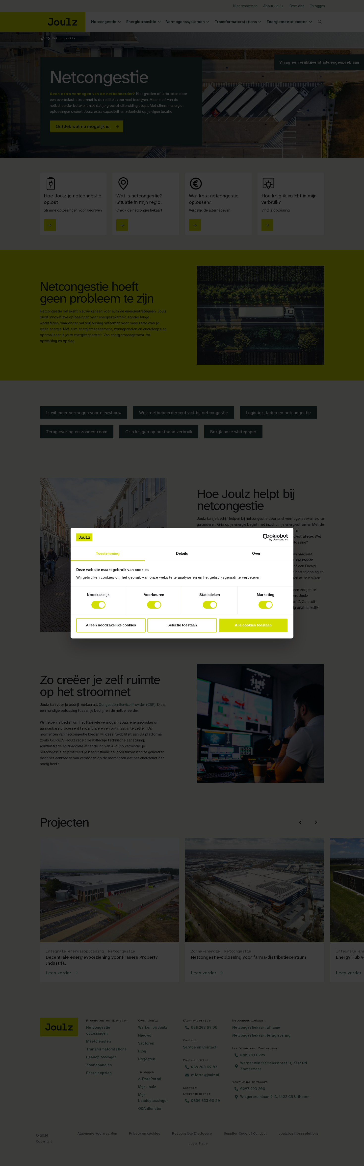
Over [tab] (256, 553)
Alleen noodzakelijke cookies (111, 625)
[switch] (154, 605)
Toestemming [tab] (107, 553)
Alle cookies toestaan (253, 625)
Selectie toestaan (182, 625)
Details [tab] (182, 553)
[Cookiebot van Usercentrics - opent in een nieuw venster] (266, 537)
